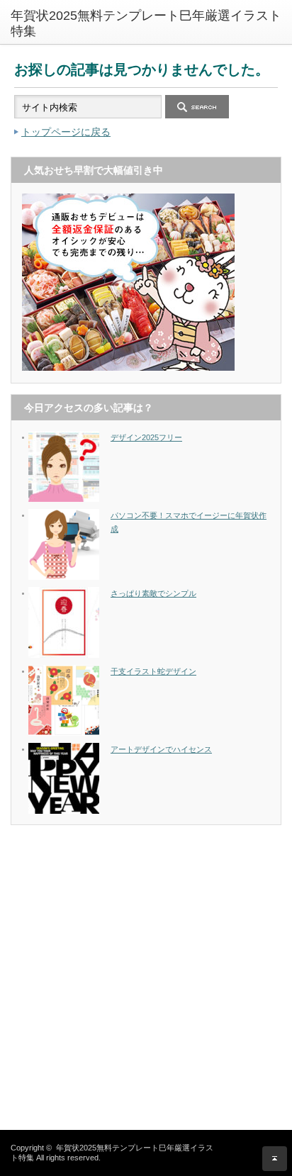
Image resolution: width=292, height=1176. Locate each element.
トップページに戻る (66, 132)
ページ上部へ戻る (274, 1158)
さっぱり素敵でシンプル (153, 593)
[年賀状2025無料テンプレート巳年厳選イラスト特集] (151, 24)
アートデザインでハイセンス (161, 749)
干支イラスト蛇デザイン (153, 671)
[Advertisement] (146, 982)
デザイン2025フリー (146, 437)
